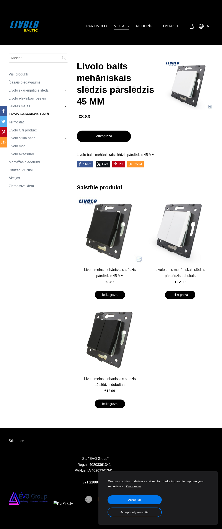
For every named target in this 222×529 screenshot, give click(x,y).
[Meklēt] (64, 58)
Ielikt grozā (103, 136)
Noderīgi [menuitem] (144, 26)
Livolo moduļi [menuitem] (19, 146)
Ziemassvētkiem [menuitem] (21, 186)
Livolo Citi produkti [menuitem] (23, 130)
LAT (207, 26)
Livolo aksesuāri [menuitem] (21, 154)
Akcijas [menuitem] (14, 178)
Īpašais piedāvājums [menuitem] (24, 82)
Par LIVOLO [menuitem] (96, 26)
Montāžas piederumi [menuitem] (24, 162)
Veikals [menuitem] (121, 26)
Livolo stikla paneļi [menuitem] (23, 138)
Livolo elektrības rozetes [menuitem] (27, 98)
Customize (133, 486)
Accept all (134, 499)
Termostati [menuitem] (16, 122)
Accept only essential (134, 512)
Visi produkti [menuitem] (18, 74)
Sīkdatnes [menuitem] (16, 441)
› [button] (66, 90)
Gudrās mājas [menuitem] (19, 106)
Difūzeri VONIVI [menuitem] (21, 170)
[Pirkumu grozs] (191, 26)
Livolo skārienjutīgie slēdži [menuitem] (29, 90)
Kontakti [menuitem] (169, 26)
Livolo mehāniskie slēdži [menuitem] (29, 114)
